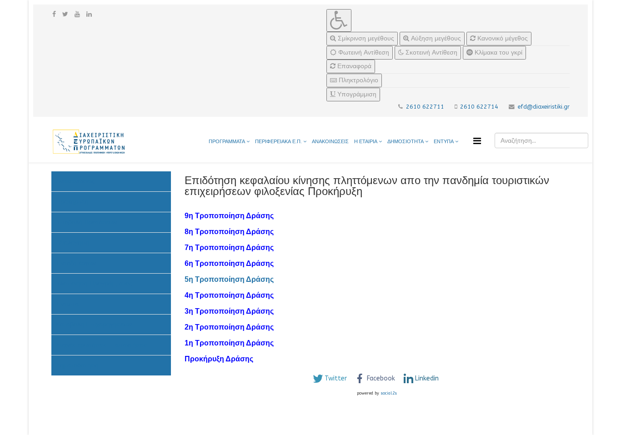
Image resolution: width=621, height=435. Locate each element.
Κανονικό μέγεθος (502, 38)
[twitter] (65, 14)
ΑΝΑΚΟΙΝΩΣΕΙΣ (330, 142)
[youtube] (77, 14)
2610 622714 (479, 106)
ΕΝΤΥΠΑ (444, 142)
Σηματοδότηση (77, 365)
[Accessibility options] (338, 20)
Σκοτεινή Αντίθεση (430, 52)
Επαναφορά (353, 66)
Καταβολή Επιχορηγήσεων (94, 324)
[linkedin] (89, 14)
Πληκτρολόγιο (357, 80)
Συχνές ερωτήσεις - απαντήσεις (101, 345)
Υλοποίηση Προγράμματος (94, 283)
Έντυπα (67, 304)
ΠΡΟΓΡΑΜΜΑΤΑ (227, 142)
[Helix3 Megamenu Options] (477, 141)
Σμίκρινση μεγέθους (365, 38)
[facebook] (54, 14)
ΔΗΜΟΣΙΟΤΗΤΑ (406, 142)
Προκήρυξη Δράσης (220, 359)
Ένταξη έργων (76, 263)
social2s (389, 393)
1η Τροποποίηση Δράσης (229, 343)
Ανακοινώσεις (75, 181)
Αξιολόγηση (72, 242)
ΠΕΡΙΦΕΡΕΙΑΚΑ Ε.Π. (278, 142)
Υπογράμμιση (356, 94)
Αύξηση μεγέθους (435, 38)
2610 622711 (425, 106)
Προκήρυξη (72, 201)
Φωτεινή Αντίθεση (362, 52)
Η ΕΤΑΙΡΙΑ (365, 142)
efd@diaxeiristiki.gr (544, 106)
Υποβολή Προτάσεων (86, 222)
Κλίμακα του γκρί (497, 52)
